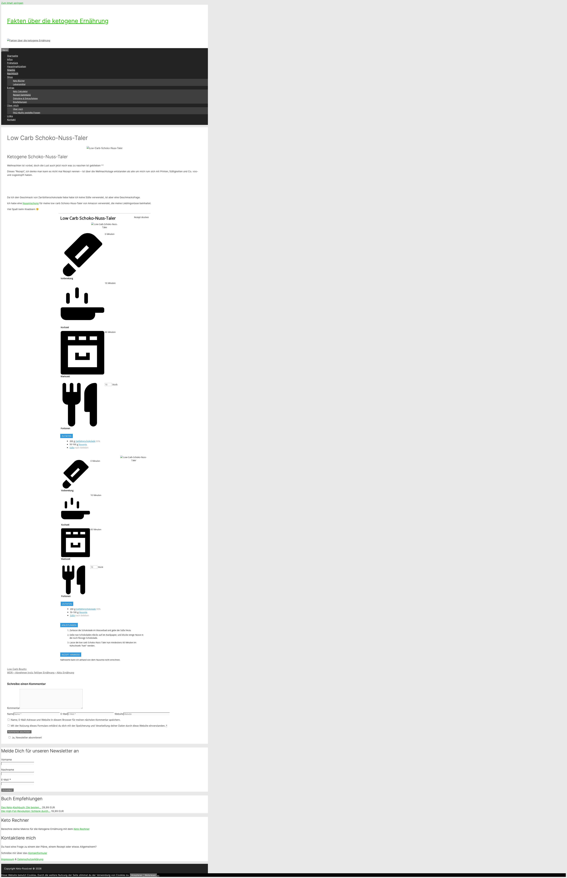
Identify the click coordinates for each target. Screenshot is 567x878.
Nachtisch (12, 73)
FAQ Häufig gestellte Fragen (26, 112)
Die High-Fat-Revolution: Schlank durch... (25, 811)
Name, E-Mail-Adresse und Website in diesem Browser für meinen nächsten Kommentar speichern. (65, 719)
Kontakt (11, 119)
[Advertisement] (104, 185)
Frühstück (12, 62)
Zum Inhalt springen (12, 2)
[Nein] (158, 875)
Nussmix (83, 444)
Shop (10, 77)
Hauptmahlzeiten (16, 66)
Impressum (7, 859)
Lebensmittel (19, 84)
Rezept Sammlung (22, 95)
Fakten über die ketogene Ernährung (57, 21)
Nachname (7, 769)
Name (10, 713)
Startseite (12, 55)
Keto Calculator (20, 91)
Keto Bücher (19, 80)
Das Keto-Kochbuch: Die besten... (21, 807)
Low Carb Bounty (17, 669)
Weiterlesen (150, 875)
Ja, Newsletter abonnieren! (27, 737)
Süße (72, 447)
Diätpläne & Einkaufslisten (25, 98)
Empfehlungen (20, 102)
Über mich (13, 105)
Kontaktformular (37, 853)
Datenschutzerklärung (30, 859)
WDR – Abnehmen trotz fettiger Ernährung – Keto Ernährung (40, 672)
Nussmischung (31, 203)
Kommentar (13, 707)
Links (10, 116)
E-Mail (64, 713)
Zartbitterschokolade (85, 441)
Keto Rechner (81, 829)
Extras (10, 87)
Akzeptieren (136, 875)
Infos (10, 59)
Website (119, 713)
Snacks (11, 69)
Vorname (6, 759)
